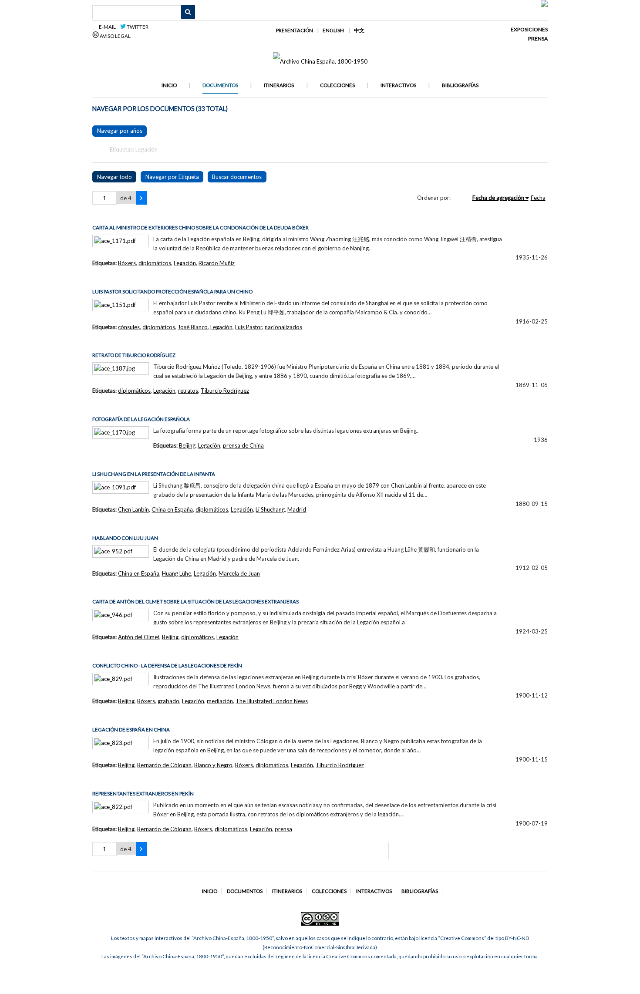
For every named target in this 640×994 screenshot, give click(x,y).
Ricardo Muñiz (217, 262)
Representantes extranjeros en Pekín (143, 793)
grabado (168, 700)
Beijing (187, 445)
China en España (172, 509)
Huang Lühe (176, 573)
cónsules (129, 326)
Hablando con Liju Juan (125, 538)
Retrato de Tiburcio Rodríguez (133, 355)
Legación (185, 262)
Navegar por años (119, 130)
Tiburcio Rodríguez (225, 390)
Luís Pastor (248, 326)
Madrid (296, 509)
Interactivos (398, 85)
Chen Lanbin (133, 509)
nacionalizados (283, 326)
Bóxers (127, 262)
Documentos (220, 85)
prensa (283, 829)
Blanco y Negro (213, 765)
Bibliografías (460, 85)
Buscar (188, 12)
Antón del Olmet (138, 636)
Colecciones (337, 85)
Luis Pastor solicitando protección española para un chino (172, 291)
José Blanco (193, 326)
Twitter (137, 27)
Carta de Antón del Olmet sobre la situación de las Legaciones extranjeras (195, 601)
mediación (220, 700)
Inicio (169, 85)
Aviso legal (115, 36)
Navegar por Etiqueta (172, 176)
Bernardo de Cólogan (164, 765)
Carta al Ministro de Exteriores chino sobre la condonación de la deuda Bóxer (200, 227)
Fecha (538, 197)
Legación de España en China (131, 729)
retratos (188, 390)
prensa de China (243, 445)
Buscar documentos (237, 176)
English (333, 30)
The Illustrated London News (272, 700)
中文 (359, 30)
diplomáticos (154, 262)
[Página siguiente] (141, 198)
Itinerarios (279, 85)
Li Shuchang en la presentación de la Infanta (153, 474)
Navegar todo (114, 176)
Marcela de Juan (239, 573)
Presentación (294, 30)
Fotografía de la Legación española (141, 419)
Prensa (538, 38)
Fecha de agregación (498, 197)
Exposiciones (529, 29)
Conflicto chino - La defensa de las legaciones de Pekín (167, 665)
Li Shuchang (270, 509)
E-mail (108, 27)
